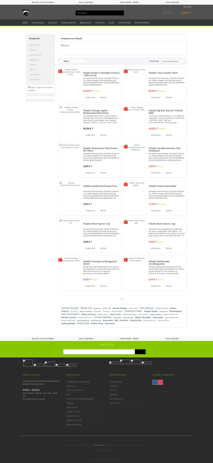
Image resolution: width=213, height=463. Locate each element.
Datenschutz (114, 403)
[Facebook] (154, 382)
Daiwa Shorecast (171, 317)
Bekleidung (34, 60)
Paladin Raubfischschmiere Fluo (100, 186)
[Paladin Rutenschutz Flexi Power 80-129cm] (70, 159)
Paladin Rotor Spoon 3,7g (96, 223)
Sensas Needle (103, 317)
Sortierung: (154, 61)
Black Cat (86, 308)
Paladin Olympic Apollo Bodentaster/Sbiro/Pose (96, 111)
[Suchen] (121, 12)
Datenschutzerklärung (75, 390)
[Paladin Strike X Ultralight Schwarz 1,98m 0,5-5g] (70, 83)
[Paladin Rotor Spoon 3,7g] (70, 234)
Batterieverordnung (74, 424)
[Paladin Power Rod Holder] (135, 197)
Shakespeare (175, 311)
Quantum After (133, 311)
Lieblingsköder (68, 323)
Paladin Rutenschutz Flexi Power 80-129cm (100, 149)
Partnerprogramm (116, 399)
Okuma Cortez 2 (69, 317)
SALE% (32, 69)
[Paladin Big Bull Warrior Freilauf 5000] (135, 121)
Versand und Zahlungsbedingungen (80, 399)
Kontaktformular (73, 416)
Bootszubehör (35, 79)
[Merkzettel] (156, 12)
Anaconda (158, 317)
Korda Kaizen (117, 311)
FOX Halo (97, 311)
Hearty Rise (143, 314)
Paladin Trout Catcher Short (163, 73)
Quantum (74, 311)
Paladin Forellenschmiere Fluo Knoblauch (165, 149)
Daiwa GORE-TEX (83, 321)
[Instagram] (160, 382)
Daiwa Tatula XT (150, 320)
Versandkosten (100, 445)
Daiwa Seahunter (68, 320)
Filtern (66, 61)
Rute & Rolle (35, 45)
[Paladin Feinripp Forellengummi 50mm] (70, 272)
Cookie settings (116, 381)
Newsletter (114, 394)
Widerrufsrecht (72, 407)
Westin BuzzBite (143, 317)
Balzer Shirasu (89, 314)
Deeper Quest (151, 311)
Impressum (71, 386)
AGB (68, 394)
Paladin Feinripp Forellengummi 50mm (100, 262)
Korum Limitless (86, 311)
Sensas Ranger (70, 308)
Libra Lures (133, 308)
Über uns (113, 390)
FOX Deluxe (147, 308)
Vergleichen (90, 97)
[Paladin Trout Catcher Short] (135, 83)
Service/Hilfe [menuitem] (187, 7)
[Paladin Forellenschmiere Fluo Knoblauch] (135, 159)
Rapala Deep (103, 314)
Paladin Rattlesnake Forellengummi (159, 262)
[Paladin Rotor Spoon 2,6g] (135, 234)
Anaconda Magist (129, 314)
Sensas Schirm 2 (86, 317)
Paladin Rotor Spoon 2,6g (162, 223)
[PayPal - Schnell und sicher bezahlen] (40, 89)
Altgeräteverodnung (74, 420)
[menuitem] (100, 12)
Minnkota (97, 308)
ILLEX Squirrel (96, 321)
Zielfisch (33, 50)
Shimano (106, 311)
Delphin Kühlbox (156, 314)
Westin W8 (106, 308)
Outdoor (33, 65)
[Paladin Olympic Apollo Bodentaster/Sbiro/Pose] (70, 121)
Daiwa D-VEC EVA (171, 314)
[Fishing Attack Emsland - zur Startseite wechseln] (25, 13)
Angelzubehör (35, 55)
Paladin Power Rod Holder (163, 186)
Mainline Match (162, 308)
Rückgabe (70, 403)
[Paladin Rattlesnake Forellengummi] (135, 272)
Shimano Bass (163, 320)
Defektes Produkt (73, 411)
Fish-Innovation (70, 314)
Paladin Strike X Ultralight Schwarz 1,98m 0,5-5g (101, 74)
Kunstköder (34, 74)
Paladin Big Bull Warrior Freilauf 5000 (166, 111)
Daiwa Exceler (128, 318)
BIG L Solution (122, 320)
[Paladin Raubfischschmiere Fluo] (70, 197)
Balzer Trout (97, 323)
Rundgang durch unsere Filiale (78, 381)
